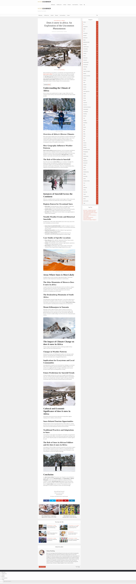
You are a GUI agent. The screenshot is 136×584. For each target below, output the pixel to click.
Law (75, 525)
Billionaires (53, 4)
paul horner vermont (87, 218)
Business (69, 4)
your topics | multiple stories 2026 (89, 210)
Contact (81, 4)
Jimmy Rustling (60, 31)
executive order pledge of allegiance (89, 219)
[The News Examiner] (44, 1)
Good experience (75, 4)
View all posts (42, 566)
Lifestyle (64, 4)
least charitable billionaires (88, 217)
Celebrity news (59, 4)
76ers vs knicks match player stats (89, 211)
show (49, 84)
